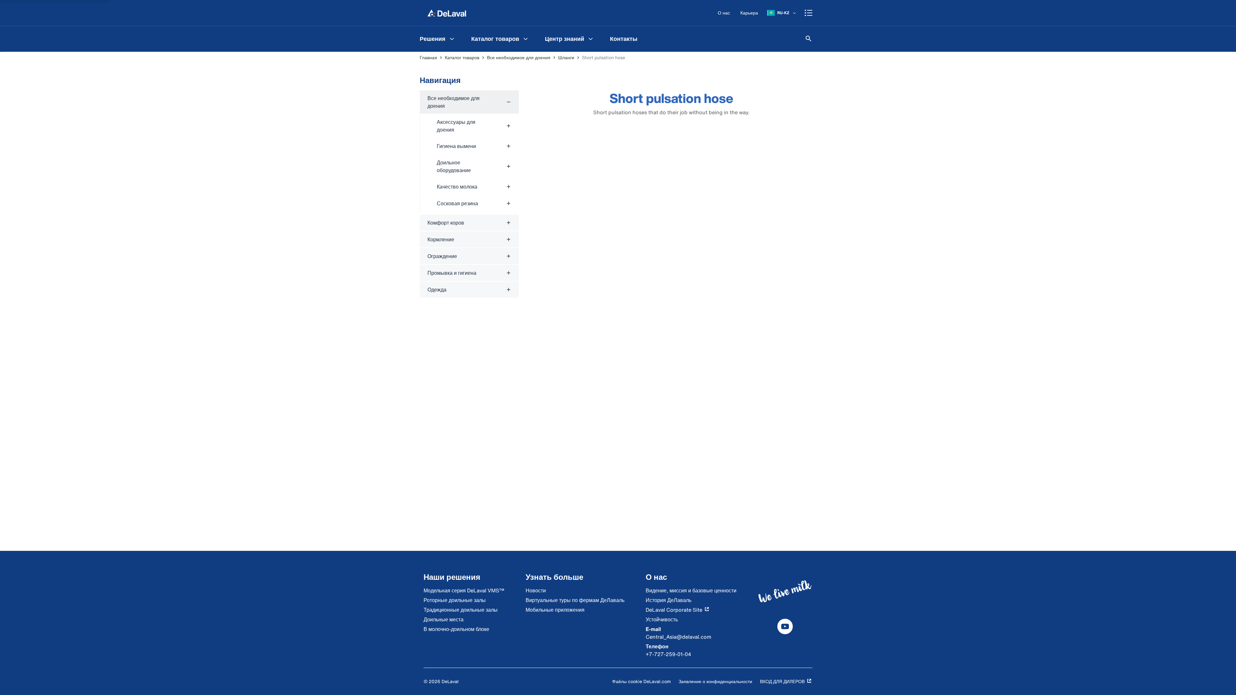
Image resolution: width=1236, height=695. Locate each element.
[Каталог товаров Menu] (525, 38)
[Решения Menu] (451, 38)
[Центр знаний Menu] (590, 38)
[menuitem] (438, 38)
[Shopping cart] (808, 13)
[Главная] (447, 12)
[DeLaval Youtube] (785, 626)
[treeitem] (469, 151)
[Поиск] (808, 38)
